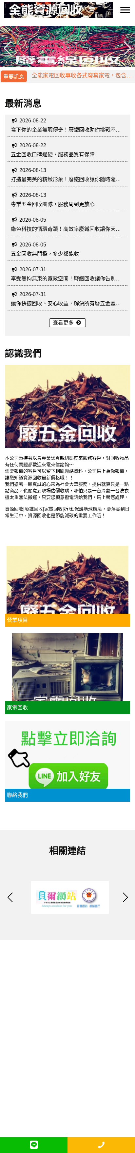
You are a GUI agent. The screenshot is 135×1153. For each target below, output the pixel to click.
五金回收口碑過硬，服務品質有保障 (53, 154)
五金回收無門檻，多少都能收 (45, 254)
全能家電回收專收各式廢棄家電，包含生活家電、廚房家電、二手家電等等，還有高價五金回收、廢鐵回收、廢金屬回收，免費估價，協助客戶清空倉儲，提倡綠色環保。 (82, 78)
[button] (127, 48)
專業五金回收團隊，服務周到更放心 (53, 204)
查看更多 (64, 322)
